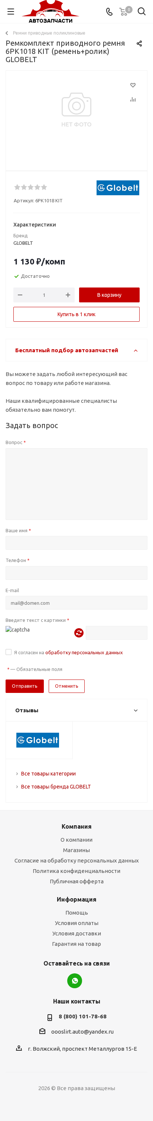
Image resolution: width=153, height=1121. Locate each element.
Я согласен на (68, 652)
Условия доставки (76, 933)
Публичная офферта (77, 881)
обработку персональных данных (84, 652)
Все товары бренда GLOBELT (56, 787)
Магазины (76, 850)
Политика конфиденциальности (76, 871)
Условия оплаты (76, 923)
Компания (77, 826)
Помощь (76, 912)
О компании (76, 839)
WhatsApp (74, 980)
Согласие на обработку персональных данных (76, 860)
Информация (77, 899)
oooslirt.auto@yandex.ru (82, 1031)
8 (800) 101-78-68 (83, 1016)
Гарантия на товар (76, 944)
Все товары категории (48, 774)
